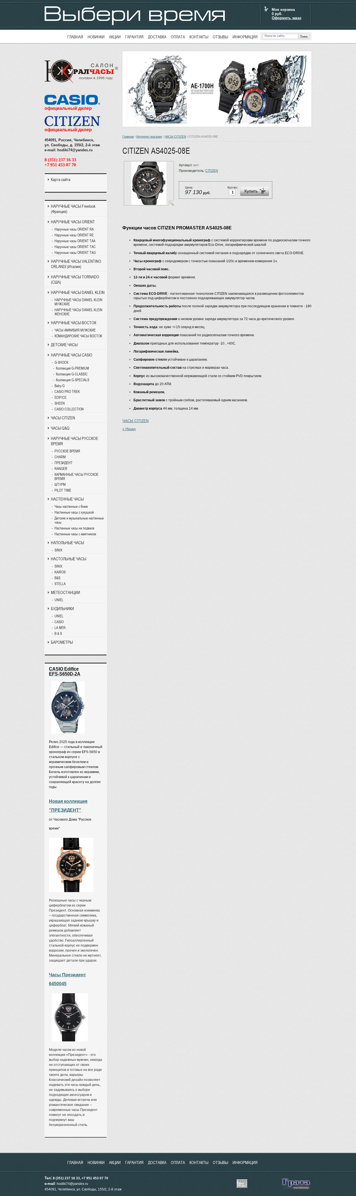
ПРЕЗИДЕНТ (64, 463)
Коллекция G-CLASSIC (72, 374)
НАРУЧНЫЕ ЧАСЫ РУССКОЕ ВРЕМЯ (74, 441)
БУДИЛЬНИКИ (62, 608)
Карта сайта (60, 179)
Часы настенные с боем (71, 506)
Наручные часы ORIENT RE (74, 235)
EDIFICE (60, 397)
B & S (58, 634)
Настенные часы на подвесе (74, 528)
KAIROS (60, 572)
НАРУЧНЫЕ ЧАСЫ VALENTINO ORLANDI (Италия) (76, 264)
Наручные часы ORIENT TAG (75, 253)
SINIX (58, 550)
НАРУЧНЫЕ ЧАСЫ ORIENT (73, 221)
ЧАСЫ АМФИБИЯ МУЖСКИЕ (75, 330)
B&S (57, 578)
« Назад (129, 429)
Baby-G (60, 386)
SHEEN (60, 403)
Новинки (96, 36)
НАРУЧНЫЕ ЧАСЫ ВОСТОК (73, 322)
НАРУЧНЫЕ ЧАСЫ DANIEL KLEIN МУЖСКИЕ (78, 302)
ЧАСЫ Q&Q (60, 428)
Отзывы (220, 36)
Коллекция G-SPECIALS (72, 380)
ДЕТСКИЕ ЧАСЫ (64, 344)
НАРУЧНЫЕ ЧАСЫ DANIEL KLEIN (78, 292)
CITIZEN (211, 171)
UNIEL (59, 600)
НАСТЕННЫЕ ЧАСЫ (67, 499)
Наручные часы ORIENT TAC (75, 247)
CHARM (60, 457)
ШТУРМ (60, 484)
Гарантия (134, 36)
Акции (115, 36)
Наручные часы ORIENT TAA (75, 241)
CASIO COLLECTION (69, 409)
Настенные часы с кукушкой (74, 512)
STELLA (60, 584)
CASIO (59, 622)
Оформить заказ (286, 18)
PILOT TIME (63, 490)
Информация (245, 36)
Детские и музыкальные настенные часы (79, 520)
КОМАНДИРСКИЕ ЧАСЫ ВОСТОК (78, 336)
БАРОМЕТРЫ (62, 642)
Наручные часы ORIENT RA (74, 229)
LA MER (60, 628)
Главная (75, 36)
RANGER (61, 469)
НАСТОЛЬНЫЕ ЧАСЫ (68, 558)
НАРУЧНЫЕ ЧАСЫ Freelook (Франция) (73, 209)
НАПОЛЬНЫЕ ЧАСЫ (67, 542)
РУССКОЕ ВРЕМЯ (67, 451)
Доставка (157, 36)
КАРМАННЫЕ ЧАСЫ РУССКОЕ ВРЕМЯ (76, 476)
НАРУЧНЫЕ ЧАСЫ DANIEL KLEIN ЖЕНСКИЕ (78, 312)
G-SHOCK (61, 362)
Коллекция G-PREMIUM (72, 368)
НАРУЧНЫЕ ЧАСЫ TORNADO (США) (75, 279)
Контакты (198, 36)
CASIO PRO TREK (67, 392)
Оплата (178, 36)
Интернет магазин (149, 136)
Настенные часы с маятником (75, 534)
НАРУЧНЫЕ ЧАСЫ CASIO (71, 355)
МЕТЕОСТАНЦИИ (65, 592)
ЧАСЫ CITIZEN (175, 136)
